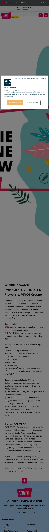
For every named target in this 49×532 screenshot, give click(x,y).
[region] (24, 92)
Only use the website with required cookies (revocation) (30, 78)
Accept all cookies (15, 102)
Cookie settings (32, 102)
